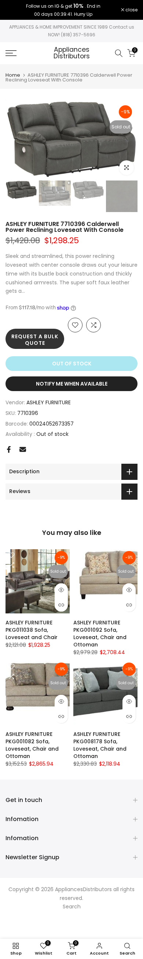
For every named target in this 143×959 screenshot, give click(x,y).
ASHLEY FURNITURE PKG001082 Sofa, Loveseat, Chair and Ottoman (32, 745)
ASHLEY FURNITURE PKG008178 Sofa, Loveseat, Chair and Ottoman (99, 745)
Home (13, 75)
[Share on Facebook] (9, 449)
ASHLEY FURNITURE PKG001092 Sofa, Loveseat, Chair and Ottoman (99, 633)
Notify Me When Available (71, 383)
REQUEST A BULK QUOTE (34, 340)
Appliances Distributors (72, 53)
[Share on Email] (22, 449)
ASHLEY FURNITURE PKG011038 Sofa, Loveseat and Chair (32, 630)
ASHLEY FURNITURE (48, 402)
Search (72, 906)
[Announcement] (63, 10)
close (131, 10)
